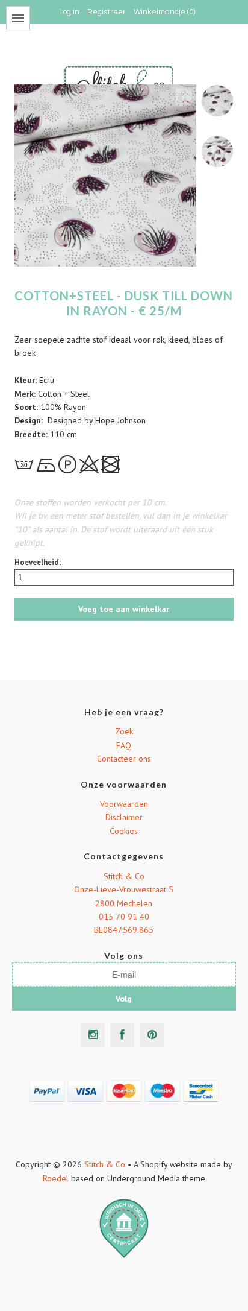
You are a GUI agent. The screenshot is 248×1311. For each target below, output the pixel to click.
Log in (69, 12)
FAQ (123, 745)
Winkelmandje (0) (164, 12)
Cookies (124, 831)
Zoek (124, 731)
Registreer (106, 12)
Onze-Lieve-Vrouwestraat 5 (123, 889)
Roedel (56, 1178)
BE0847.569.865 (123, 929)
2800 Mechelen (123, 903)
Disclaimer (124, 817)
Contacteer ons (124, 758)
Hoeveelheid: (37, 562)
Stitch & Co (124, 876)
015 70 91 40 (124, 916)
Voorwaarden (124, 803)
